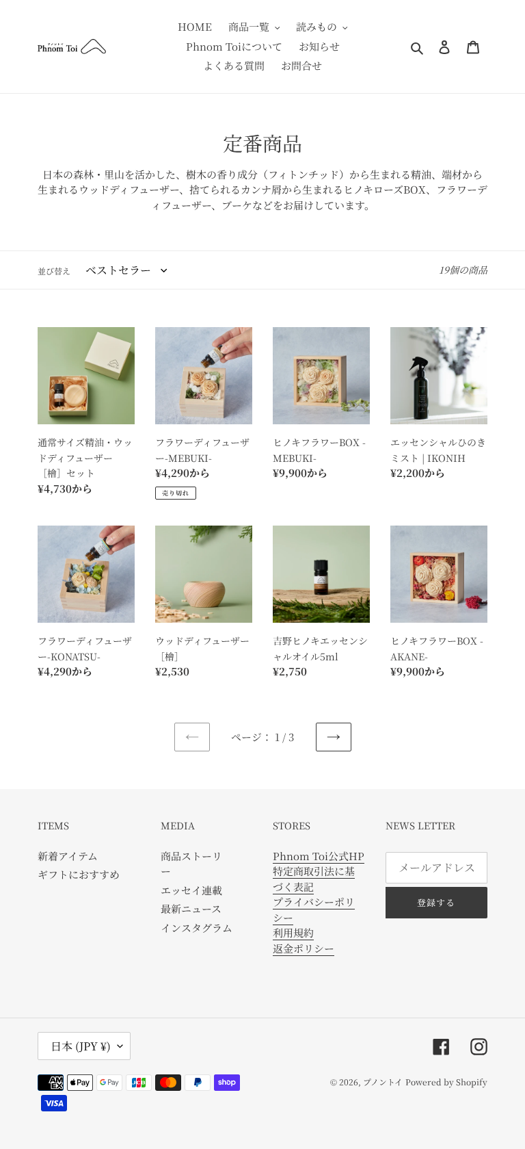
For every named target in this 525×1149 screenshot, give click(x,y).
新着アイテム (68, 856)
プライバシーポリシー (314, 909)
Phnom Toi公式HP (318, 856)
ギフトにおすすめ (79, 874)
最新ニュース (191, 908)
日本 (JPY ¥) (81, 1046)
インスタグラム (196, 927)
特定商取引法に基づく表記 (314, 879)
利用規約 (293, 932)
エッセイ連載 (191, 890)
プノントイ (383, 1081)
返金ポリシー (303, 948)
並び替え (54, 270)
